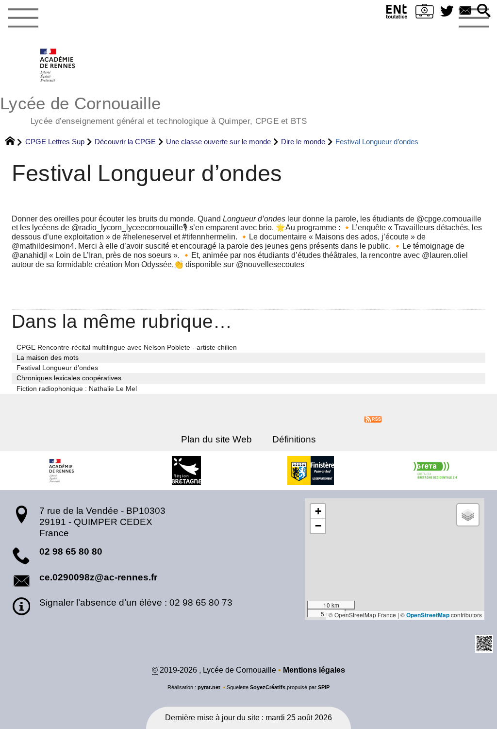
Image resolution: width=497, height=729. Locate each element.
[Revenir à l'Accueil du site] (14, 141)
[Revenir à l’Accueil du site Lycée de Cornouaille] (58, 65)
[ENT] (397, 13)
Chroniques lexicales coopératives (69, 378)
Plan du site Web (216, 439)
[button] (484, 11)
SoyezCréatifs (267, 687)
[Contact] (465, 11)
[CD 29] (310, 470)
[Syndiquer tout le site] (373, 418)
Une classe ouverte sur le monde (218, 141)
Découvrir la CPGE (125, 141)
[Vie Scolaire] (425, 13)
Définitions (294, 439)
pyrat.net (209, 687)
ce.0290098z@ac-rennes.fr (98, 577)
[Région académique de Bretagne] (62, 470)
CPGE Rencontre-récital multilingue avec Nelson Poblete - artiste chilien (127, 347)
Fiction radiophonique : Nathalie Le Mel (77, 388)
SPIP (324, 687)
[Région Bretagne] (186, 470)
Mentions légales (314, 670)
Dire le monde (303, 141)
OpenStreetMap (427, 615)
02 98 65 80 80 (70, 551)
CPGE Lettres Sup (54, 141)
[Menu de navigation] (23, 18)
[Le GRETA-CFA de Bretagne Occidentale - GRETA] (434, 470)
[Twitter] (447, 11)
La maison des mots (48, 357)
